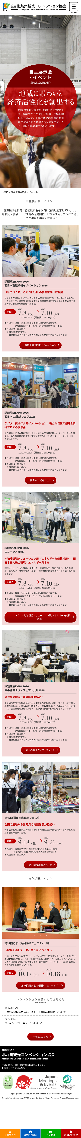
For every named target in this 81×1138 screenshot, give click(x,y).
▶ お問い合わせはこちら (13, 1067)
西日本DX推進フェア (40, 480)
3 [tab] (46, 274)
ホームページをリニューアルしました (24, 1023)
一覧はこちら (40, 1036)
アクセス (50, 1134)
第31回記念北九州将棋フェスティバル (40, 985)
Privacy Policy (50, 1098)
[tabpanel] (40, 251)
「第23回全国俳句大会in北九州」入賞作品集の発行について (35, 1012)
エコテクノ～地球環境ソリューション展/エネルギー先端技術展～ (40, 617)
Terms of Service (66, 1098)
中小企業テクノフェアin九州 (40, 750)
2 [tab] (40, 274)
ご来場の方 (10, 1134)
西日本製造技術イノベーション (40, 345)
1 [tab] (35, 274)
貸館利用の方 (30, 1134)
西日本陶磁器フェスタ (40, 865)
